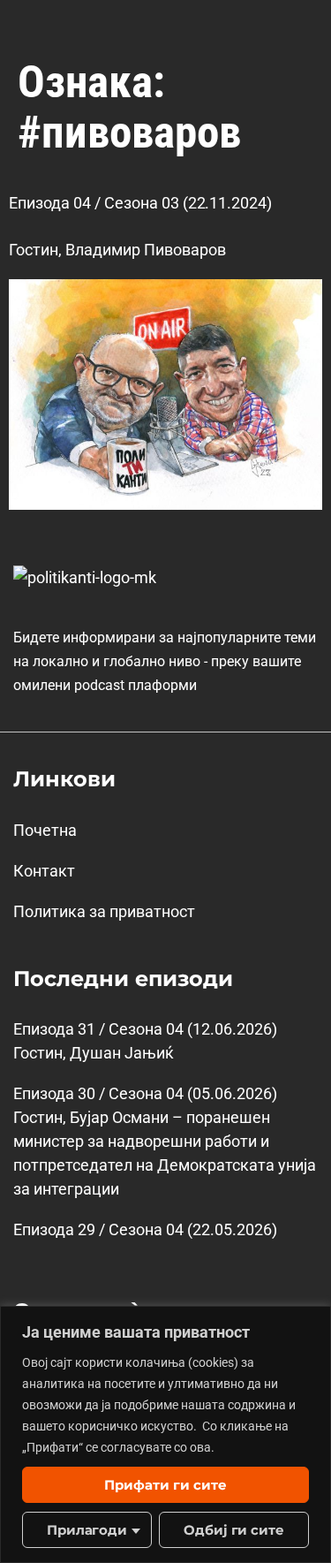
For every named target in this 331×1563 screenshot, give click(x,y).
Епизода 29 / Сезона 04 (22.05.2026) (145, 1229)
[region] (165, 1434)
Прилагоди (87, 1529)
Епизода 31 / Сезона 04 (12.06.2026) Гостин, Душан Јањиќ (145, 1041)
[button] (299, 25)
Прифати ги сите (165, 1484)
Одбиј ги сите (234, 1529)
